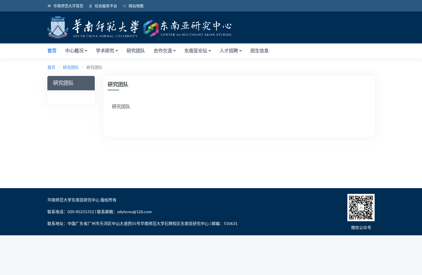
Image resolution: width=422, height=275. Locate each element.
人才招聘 (229, 51)
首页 (52, 51)
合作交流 (163, 51)
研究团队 (136, 51)
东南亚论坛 (196, 51)
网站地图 (136, 5)
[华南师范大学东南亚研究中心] (139, 26)
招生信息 (259, 51)
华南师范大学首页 (68, 5)
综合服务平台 (106, 5)
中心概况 (75, 51)
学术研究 (105, 51)
